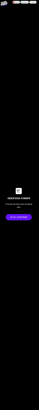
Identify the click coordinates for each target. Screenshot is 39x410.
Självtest (34, 2)
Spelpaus (17, 2)
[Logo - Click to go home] (4, 3)
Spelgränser (25, 2)
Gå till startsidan (18, 217)
